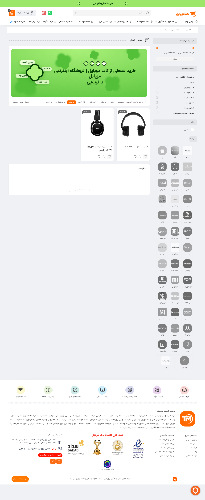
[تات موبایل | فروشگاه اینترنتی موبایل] (186, 13)
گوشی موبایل (189, 108)
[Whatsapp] (50, 13)
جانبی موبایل (189, 87)
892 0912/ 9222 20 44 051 (37, 449)
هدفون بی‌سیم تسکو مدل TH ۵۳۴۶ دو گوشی (99, 148)
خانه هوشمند (189, 92)
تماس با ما (193, 443)
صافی (175, 59)
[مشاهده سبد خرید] (12, 13)
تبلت (192, 82)
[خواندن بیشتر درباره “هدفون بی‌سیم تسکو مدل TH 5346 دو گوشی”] (109, 156)
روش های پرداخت (167, 447)
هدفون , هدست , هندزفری (183, 113)
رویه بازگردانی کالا (168, 443)
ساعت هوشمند (188, 97)
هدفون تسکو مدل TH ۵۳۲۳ (135, 147)
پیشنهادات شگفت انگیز (185, 77)
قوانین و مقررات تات (166, 439)
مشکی (186, 129)
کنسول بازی (189, 102)
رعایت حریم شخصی (167, 455)
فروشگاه (194, 447)
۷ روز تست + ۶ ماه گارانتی (164, 451)
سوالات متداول (191, 455)
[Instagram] (44, 13)
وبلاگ (195, 451)
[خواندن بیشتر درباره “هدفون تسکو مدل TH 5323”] (145, 156)
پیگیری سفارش (191, 439)
